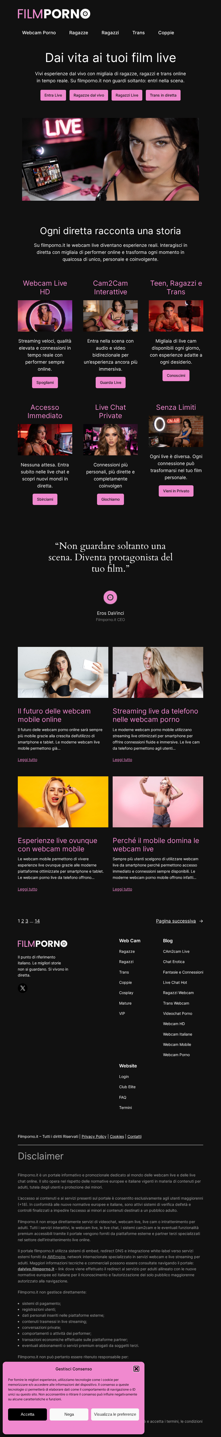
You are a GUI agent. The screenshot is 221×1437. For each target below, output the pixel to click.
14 (37, 921)
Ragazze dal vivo (89, 95)
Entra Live (53, 95)
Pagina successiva (179, 921)
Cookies (117, 1136)
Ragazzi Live (127, 95)
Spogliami (45, 382)
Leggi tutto (27, 759)
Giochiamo (110, 499)
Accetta (27, 1414)
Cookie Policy (50, 1427)
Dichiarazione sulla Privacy (84, 1427)
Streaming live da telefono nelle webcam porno (155, 715)
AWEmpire (56, 1256)
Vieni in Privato (176, 491)
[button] (136, 1368)
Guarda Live (110, 382)
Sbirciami (45, 499)
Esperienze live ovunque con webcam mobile (57, 844)
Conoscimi (176, 375)
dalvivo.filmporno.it (36, 1269)
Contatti (134, 1136)
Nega (69, 1414)
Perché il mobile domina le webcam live (156, 844)
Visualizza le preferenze (115, 1414)
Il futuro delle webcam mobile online (54, 715)
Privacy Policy (94, 1136)
